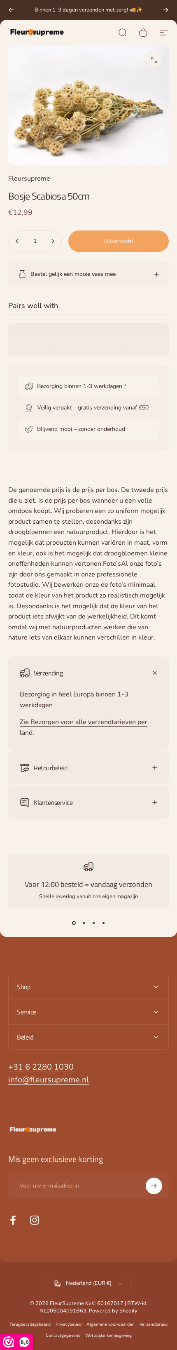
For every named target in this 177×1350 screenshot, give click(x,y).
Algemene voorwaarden (110, 1324)
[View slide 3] (93, 923)
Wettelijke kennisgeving (108, 1335)
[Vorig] (11, 10)
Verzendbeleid (154, 1324)
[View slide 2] (83, 923)
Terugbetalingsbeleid (30, 1324)
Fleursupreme (29, 178)
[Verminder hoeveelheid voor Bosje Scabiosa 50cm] (17, 241)
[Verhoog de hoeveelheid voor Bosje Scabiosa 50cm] (52, 241)
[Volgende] (165, 10)
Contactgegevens (63, 1335)
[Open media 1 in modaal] (154, 60)
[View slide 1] (74, 923)
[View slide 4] (103, 923)
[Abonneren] (154, 1186)
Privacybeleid (69, 1324)
